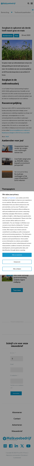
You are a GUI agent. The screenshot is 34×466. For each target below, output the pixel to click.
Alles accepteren (17, 255)
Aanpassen (17, 262)
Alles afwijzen (17, 269)
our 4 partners (11, 198)
